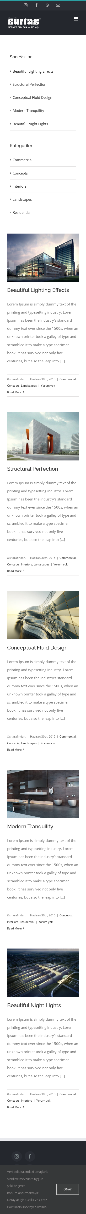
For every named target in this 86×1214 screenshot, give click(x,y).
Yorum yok (48, 386)
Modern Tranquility (30, 826)
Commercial (67, 379)
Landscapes (29, 386)
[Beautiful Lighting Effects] (43, 258)
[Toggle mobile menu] (76, 18)
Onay (68, 1189)
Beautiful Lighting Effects (38, 290)
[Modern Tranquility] (43, 794)
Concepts (13, 386)
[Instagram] (16, 1156)
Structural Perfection (32, 469)
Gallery (43, 251)
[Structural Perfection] (43, 436)
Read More (14, 392)
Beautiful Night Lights (34, 1005)
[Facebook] (30, 1156)
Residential (27, 922)
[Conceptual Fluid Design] (43, 615)
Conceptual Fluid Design (37, 647)
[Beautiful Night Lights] (43, 973)
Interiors (26, 564)
